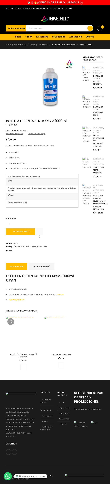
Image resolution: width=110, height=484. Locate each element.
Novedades (47, 416)
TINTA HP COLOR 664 (61, 354)
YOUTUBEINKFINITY (16, 300)
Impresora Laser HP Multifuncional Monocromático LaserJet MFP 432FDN (98, 202)
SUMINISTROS (20, 44)
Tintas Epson (98, 164)
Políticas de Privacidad (46, 428)
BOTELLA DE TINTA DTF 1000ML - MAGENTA (98, 80)
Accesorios (64, 419)
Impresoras (64, 408)
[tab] (16, 266)
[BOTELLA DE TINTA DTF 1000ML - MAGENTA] (86, 74)
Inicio (8, 44)
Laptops (62, 424)
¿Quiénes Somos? (45, 401)
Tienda (45, 421)
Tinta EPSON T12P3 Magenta (98, 170)
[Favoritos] (39, 231)
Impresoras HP (98, 186)
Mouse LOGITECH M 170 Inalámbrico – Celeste (98, 140)
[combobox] (20, 28)
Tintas (32, 44)
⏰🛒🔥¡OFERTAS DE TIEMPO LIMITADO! (53, 2)
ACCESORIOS (98, 128)
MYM (16, 243)
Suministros (64, 413)
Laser (96, 193)
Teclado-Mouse (97, 131)
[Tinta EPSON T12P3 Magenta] (86, 163)
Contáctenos (46, 410)
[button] (61, 365)
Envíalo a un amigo (36, 134)
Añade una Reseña (14, 134)
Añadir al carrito (21, 231)
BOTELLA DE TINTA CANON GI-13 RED (98, 111)
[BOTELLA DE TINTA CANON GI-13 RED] (86, 101)
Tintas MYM (43, 44)
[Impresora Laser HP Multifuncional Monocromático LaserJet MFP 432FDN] (86, 194)
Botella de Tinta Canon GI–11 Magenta (23, 355)
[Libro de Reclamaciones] (80, 424)
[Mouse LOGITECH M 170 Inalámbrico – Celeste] (86, 135)
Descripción (16, 266)
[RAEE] (94, 423)
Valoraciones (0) (41, 266)
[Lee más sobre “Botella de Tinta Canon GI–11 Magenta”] (23, 367)
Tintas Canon (96, 103)
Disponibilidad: (12, 130)
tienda (60, 294)
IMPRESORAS (99, 190)
